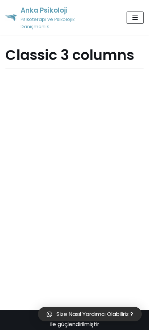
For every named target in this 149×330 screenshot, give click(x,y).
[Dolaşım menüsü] (135, 18)
